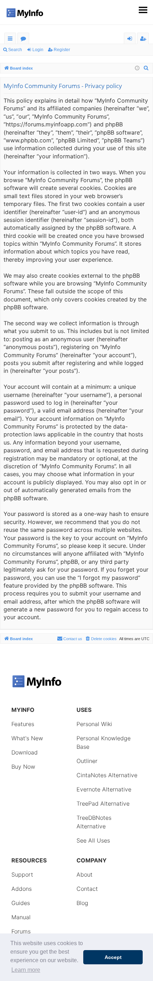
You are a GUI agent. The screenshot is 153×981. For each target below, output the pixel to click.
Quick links (11, 39)
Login (37, 49)
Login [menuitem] (131, 39)
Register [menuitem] (144, 39)
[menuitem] (146, 68)
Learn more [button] (25, 970)
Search (15, 49)
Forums (25, 39)
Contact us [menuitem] (72, 639)
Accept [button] (113, 957)
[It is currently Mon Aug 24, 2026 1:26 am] (137, 68)
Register (62, 49)
